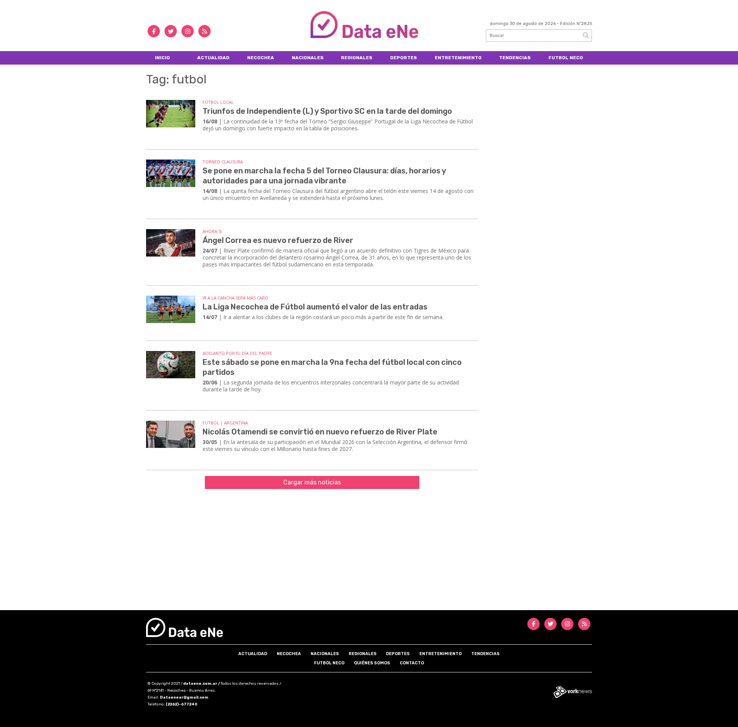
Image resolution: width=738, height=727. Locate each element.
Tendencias (515, 57)
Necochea (260, 57)
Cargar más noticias (312, 482)
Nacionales (308, 57)
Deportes (403, 57)
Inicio (162, 57)
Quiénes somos (372, 662)
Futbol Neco (566, 57)
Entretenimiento (458, 57)
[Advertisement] (369, 552)
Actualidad (213, 57)
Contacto (412, 662)
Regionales (356, 57)
